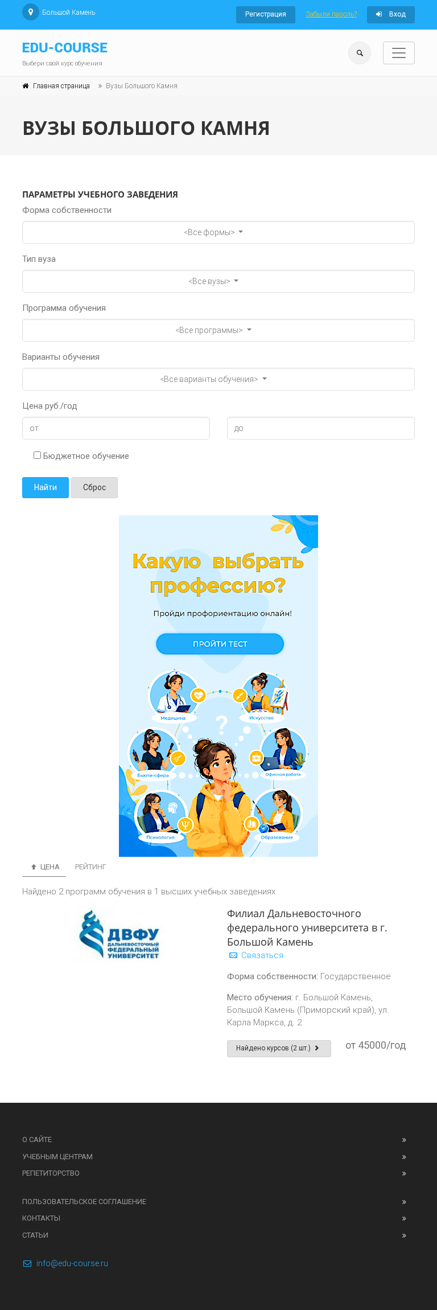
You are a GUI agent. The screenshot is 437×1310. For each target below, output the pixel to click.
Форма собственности (67, 210)
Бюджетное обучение (85, 456)
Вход (396, 14)
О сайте (37, 1139)
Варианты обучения (61, 357)
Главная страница (61, 86)
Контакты (41, 1218)
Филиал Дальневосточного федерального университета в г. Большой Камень (307, 927)
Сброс (94, 487)
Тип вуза (39, 259)
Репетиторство (51, 1173)
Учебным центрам (57, 1156)
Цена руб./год (49, 406)
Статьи (35, 1235)
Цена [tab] (49, 867)
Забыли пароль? (331, 14)
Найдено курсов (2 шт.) (274, 1048)
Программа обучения (64, 308)
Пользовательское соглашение (84, 1201)
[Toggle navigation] (399, 53)
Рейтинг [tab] (90, 867)
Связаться (261, 955)
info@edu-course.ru (72, 1263)
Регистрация (265, 14)
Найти (45, 487)
